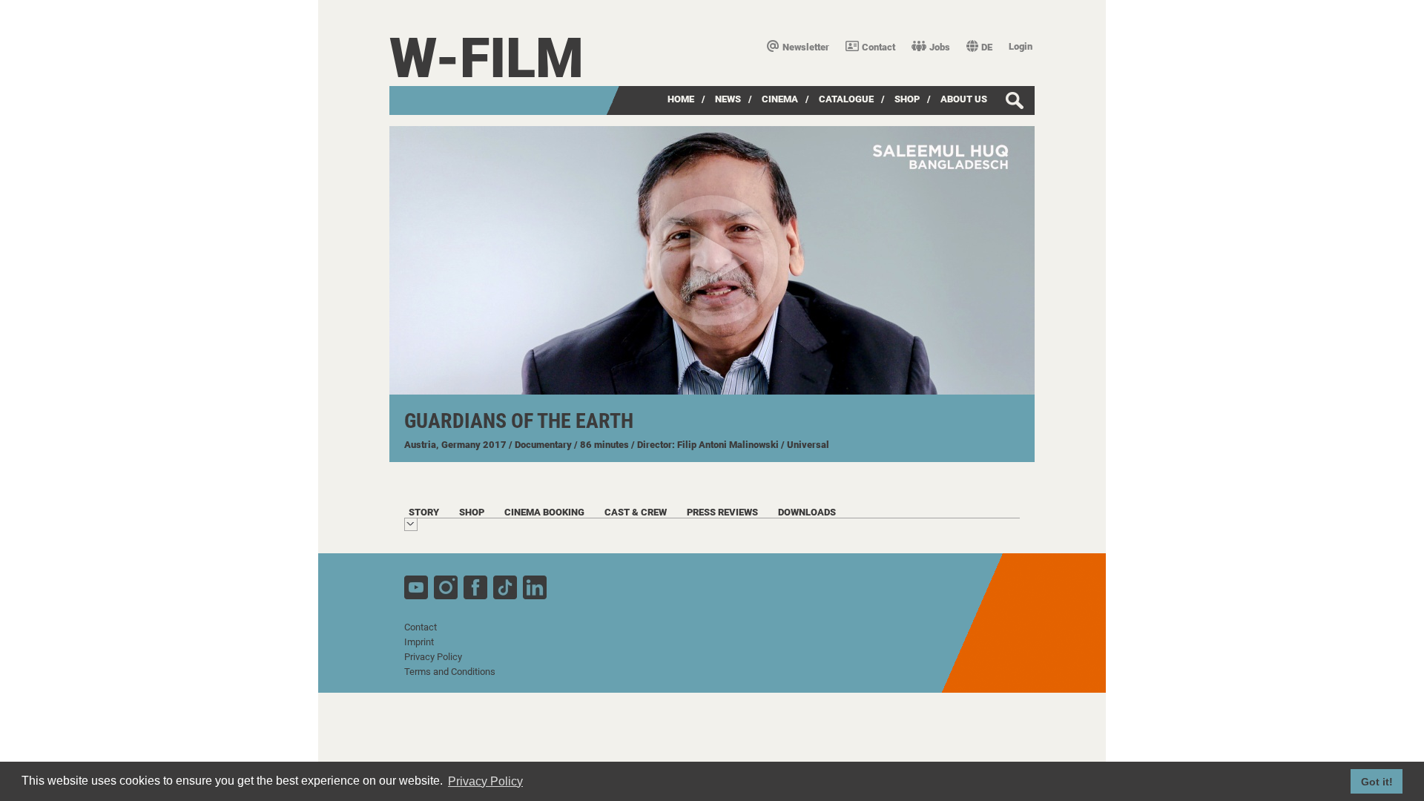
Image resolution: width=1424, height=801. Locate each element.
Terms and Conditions (449, 671)
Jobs (939, 47)
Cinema (780, 99)
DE (986, 47)
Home (681, 99)
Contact (878, 47)
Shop (907, 99)
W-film (486, 58)
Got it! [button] (1377, 782)
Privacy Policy (433, 656)
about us (963, 99)
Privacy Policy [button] (485, 781)
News (728, 99)
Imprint (419, 641)
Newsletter (805, 47)
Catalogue (846, 99)
